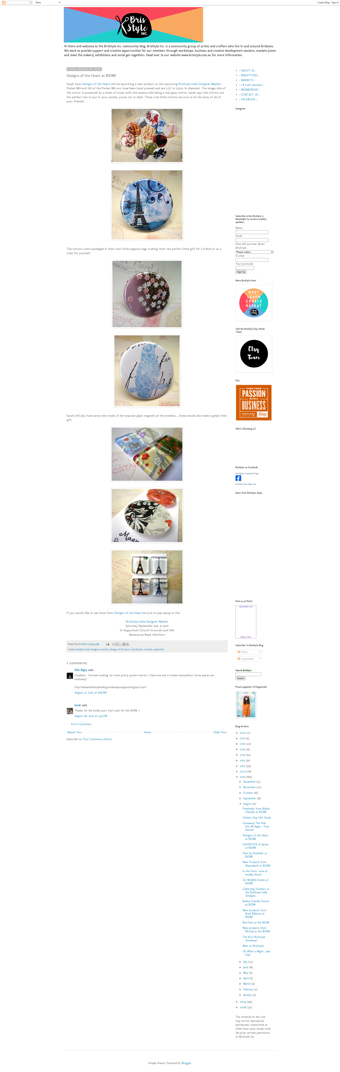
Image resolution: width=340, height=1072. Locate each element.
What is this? (245, 637)
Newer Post (74, 732)
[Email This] (114, 644)
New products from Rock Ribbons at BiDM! (254, 914)
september (159, 649)
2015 (243, 749)
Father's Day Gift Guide (257, 817)
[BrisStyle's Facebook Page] (238, 480)
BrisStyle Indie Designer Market (200, 84)
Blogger (186, 1063)
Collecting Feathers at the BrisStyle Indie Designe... (256, 892)
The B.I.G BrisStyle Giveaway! (254, 938)
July (245, 961)
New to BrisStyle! (253, 946)
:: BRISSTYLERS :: (249, 75)
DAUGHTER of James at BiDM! (255, 846)
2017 (243, 738)
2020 (243, 732)
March (247, 983)
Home (147, 732)
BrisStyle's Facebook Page (247, 473)
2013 (243, 760)
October (248, 793)
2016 (243, 743)
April (246, 978)
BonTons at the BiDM (256, 922)
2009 (243, 1001)
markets (148, 649)
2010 (243, 777)
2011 (242, 771)
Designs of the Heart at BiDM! (255, 837)
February (248, 989)
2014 (243, 754)
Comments (247, 658)
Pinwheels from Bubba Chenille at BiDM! (256, 810)
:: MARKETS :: (247, 80)
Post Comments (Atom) (97, 739)
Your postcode (244, 263)
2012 (243, 766)
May (246, 972)
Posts (244, 652)
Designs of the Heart (96, 84)
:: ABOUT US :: (247, 70)
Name (239, 228)
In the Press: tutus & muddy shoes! (255, 872)
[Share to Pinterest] (127, 644)
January (248, 995)
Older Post (219, 732)
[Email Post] (107, 644)
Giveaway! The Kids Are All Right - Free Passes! (256, 826)
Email (239, 236)
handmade (137, 649)
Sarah (78, 705)
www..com (246, 607)
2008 (243, 1007)
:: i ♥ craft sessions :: (251, 85)
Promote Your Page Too (246, 484)
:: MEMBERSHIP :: (249, 89)
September (250, 798)
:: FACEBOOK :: (248, 99)
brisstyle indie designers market (92, 649)
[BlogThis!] (117, 644)
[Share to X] (121, 644)
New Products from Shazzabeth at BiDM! (256, 863)
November (250, 787)
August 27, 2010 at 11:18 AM (91, 692)
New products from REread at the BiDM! (256, 929)
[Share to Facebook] (124, 644)
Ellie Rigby (81, 670)
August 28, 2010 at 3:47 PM (91, 716)
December (249, 781)
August (248, 804)
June (246, 967)
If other (240, 255)
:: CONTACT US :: (249, 94)
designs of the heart (120, 649)
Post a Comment (81, 724)
